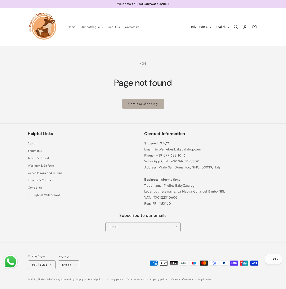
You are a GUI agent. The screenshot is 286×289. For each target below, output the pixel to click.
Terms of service (136, 279)
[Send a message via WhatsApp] (10, 261)
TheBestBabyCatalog (49, 279)
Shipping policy (158, 279)
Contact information (182, 279)
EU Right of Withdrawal (44, 195)
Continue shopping (143, 103)
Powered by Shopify (72, 279)
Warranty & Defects (41, 165)
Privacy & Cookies (40, 180)
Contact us (35, 187)
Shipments (35, 151)
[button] (92, 26)
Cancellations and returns (45, 173)
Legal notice (205, 279)
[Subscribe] (175, 227)
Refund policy (95, 279)
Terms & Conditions (41, 158)
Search (32, 143)
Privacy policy (115, 279)
